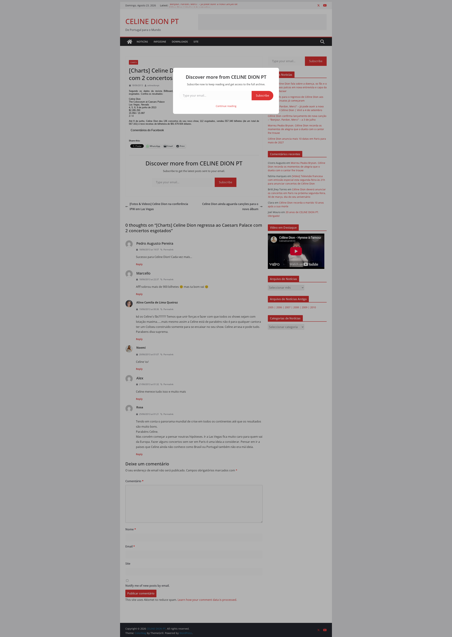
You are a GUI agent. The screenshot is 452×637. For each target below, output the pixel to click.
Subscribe (262, 95)
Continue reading (226, 106)
